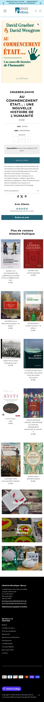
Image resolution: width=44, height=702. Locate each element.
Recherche (6, 634)
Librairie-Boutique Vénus (24, 695)
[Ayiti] (10, 402)
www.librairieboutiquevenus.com (14, 603)
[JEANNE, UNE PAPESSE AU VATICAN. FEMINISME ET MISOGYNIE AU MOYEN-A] (33, 403)
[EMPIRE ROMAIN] (33, 458)
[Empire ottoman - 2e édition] (33, 306)
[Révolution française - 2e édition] (10, 305)
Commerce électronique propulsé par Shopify (19, 697)
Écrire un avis (22, 217)
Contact (5, 653)
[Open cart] (40, 11)
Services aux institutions (10, 637)
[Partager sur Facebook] (18, 197)
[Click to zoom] (38, 24)
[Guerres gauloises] (33, 253)
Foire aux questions (11, 191)
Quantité (22, 135)
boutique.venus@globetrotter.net (14, 601)
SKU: (19, 126)
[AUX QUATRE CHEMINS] (10, 460)
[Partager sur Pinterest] (26, 197)
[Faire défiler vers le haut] (39, 695)
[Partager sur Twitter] (21, 197)
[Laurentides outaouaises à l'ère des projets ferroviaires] (33, 353)
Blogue (4, 625)
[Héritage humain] (10, 349)
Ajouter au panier (22, 160)
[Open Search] (36, 11)
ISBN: (16, 130)
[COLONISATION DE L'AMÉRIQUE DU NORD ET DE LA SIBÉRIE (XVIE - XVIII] (10, 254)
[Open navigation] (6, 11)
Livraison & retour (8, 628)
